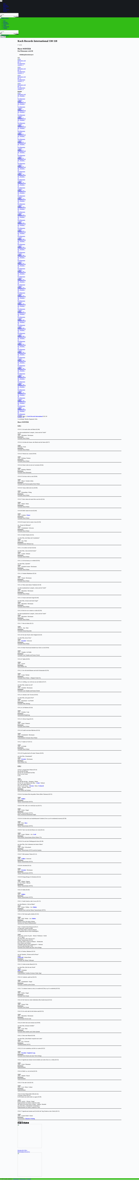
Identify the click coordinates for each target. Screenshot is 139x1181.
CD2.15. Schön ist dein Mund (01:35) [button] (27, 964)
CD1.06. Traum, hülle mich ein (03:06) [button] (27, 488)
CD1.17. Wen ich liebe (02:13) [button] (25, 623)
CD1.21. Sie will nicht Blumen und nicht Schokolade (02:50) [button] (33, 670)
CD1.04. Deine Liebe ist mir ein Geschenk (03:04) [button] (30, 465)
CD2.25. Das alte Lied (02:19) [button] (25, 1082)
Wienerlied (6, 23)
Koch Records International (35, 416)
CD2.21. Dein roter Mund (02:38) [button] (26, 1035)
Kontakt (29, 1179)
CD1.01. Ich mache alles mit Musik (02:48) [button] (29, 429)
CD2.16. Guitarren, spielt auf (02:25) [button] (27, 977)
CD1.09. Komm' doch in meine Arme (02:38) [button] (29, 522)
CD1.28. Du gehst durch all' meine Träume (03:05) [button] (31, 753)
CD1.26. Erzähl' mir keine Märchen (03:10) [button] (29, 730)
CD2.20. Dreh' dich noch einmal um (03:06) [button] (29, 1022)
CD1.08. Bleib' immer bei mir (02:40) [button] (27, 510)
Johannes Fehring (30, 1118)
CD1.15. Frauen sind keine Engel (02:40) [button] (28, 597)
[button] (22, 54)
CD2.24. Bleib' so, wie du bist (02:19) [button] (27, 1071)
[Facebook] (19, 1123)
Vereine (5, 28)
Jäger (19, 970)
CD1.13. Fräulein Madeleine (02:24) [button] (27, 573)
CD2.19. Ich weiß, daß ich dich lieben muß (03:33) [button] (31, 1011)
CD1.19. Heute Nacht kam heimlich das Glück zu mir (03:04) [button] (33, 647)
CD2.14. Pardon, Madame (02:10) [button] (26, 951)
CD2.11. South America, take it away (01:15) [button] (29, 901)
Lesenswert (6, 26)
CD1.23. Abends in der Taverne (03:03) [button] (28, 694)
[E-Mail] (28, 1123)
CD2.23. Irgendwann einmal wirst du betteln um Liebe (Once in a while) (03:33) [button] (38, 1059)
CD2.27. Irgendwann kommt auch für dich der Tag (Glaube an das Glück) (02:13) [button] (38, 1111)
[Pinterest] (22, 1123)
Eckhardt (41, 786)
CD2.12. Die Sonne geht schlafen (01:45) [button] (28, 914)
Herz (26, 823)
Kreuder (23, 640)
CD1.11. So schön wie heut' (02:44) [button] (27, 547)
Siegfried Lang (31, 1053)
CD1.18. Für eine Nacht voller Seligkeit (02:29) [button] (30, 634)
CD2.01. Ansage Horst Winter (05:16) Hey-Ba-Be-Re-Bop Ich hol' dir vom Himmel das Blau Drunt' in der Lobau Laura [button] (27, 772)
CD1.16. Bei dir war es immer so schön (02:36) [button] (30, 610)
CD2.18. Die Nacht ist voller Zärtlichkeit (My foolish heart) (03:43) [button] (35, 1000)
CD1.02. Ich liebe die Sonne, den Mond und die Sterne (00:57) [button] (34, 442)
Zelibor (23, 858)
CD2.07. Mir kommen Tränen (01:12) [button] (27, 854)
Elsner (28, 515)
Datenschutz (23, 1179)
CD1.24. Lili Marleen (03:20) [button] (25, 707)
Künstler (5, 22)
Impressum (16, 1179)
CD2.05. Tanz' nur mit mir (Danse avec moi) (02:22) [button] (31, 830)
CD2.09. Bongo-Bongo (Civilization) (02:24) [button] (29, 877)
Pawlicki (23, 1053)
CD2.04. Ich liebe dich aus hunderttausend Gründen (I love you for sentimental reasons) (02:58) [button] (42, 818)
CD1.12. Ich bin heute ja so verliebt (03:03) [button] (29, 560)
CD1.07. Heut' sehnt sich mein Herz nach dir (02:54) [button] (31, 499)
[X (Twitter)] (20, 1123)
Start (4, 21)
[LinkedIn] (24, 1123)
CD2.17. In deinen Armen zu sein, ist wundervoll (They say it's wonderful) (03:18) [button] (39, 988)
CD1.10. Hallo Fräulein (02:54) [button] (26, 535)
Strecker (31, 786)
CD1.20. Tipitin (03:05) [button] (24, 659)
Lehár (38, 783)
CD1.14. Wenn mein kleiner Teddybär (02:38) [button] (29, 585)
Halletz (23, 798)
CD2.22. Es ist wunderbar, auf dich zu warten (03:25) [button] (31, 1048)
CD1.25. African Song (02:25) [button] (25, 719)
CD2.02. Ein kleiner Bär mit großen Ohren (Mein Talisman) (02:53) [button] (35, 794)
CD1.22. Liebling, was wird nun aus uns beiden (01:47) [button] (32, 682)
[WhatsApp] (26, 1123)
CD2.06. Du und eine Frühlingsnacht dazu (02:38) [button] (30, 841)
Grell (34, 834)
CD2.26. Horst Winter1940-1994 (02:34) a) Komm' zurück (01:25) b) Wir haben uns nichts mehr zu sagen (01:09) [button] (29, 1095)
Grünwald (20, 957)
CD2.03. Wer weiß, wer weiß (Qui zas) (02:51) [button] (30, 805)
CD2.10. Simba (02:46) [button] (24, 889)
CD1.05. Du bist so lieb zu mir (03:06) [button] (27, 476)
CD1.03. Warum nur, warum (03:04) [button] (27, 453)
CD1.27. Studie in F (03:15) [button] (25, 741)
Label (4, 25)
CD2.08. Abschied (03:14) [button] (24, 865)
